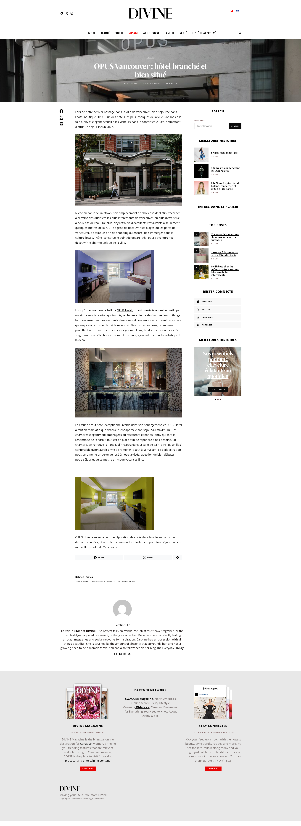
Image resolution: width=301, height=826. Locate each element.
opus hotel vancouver (104, 582)
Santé (183, 33)
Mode (92, 33)
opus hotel (83, 582)
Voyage (133, 33)
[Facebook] (62, 13)
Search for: (199, 121)
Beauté (105, 33)
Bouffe (119, 33)
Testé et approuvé (204, 33)
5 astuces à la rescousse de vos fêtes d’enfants (224, 254)
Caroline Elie (171, 83)
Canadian (86, 743)
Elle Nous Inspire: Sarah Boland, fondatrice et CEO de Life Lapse (225, 185)
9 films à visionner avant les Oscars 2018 (225, 169)
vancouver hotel (127, 582)
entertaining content (96, 760)
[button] (215, 399)
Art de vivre (151, 33)
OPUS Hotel (124, 310)
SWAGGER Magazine (139, 699)
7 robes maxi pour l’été (224, 152)
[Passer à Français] (237, 11)
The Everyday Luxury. (170, 648)
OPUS (100, 117)
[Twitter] (67, 13)
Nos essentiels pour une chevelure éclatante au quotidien (225, 237)
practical (70, 760)
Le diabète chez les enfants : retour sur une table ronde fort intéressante (225, 271)
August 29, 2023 (131, 83)
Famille (170, 33)
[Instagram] (72, 13)
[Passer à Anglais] (231, 11)
